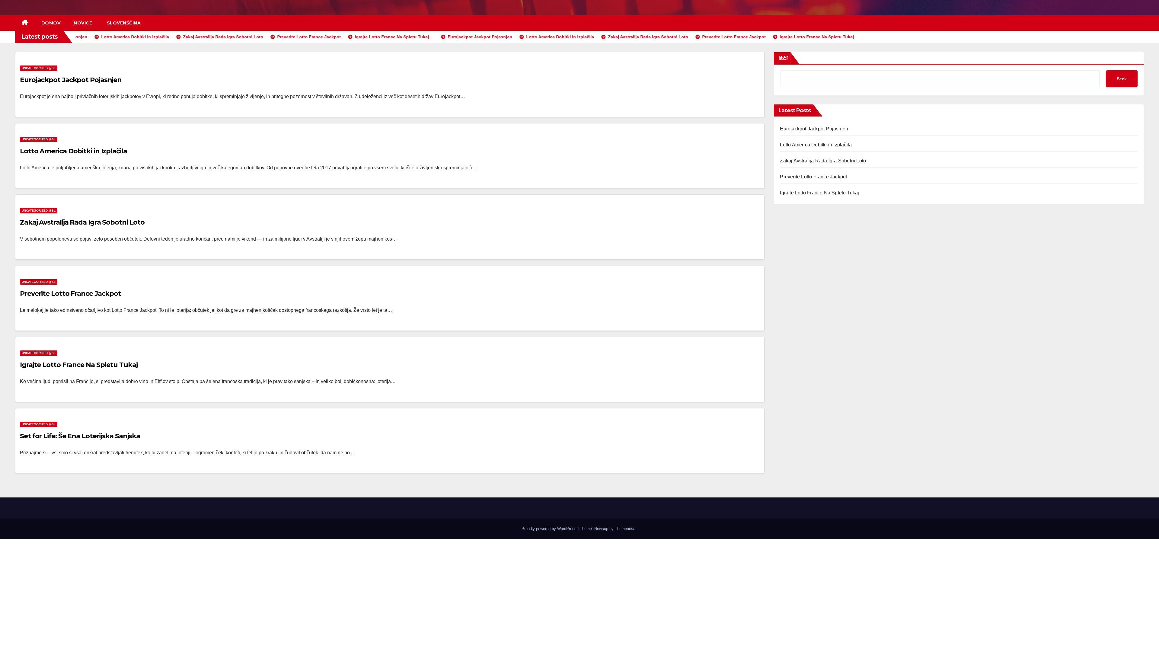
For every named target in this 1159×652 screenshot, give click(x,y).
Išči (783, 58)
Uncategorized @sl (39, 68)
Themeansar (625, 528)
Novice (83, 23)
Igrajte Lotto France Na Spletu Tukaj (78, 365)
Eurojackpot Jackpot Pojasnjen (71, 80)
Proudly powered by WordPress (550, 528)
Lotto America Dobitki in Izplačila (73, 151)
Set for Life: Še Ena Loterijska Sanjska (80, 436)
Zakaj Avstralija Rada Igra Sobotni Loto (82, 222)
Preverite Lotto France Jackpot (70, 293)
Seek (1122, 78)
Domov (51, 23)
